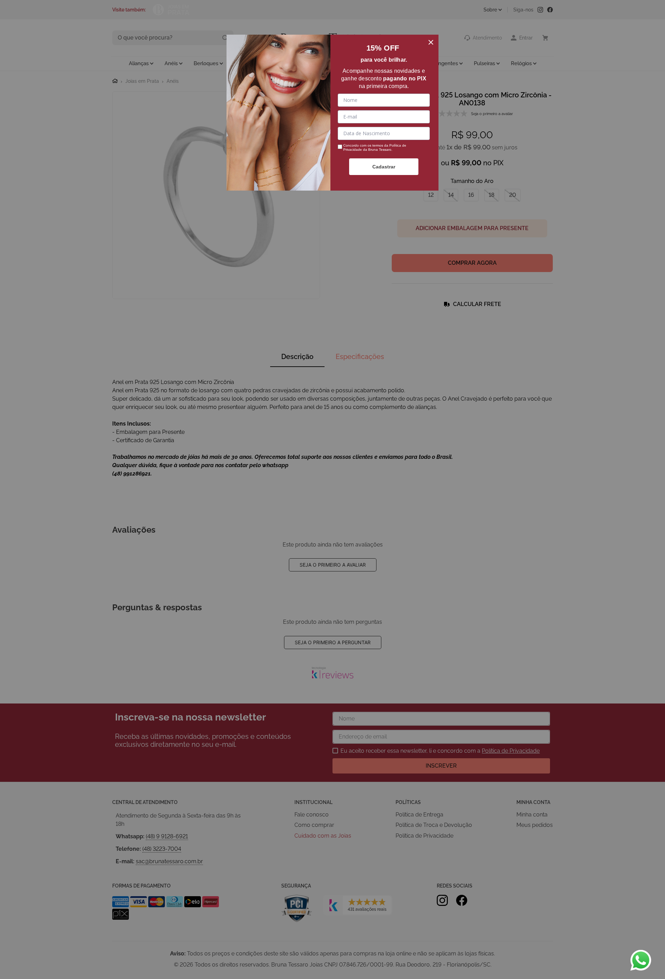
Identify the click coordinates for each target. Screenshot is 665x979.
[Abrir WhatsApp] (640, 960)
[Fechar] (430, 42)
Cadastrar (383, 166)
